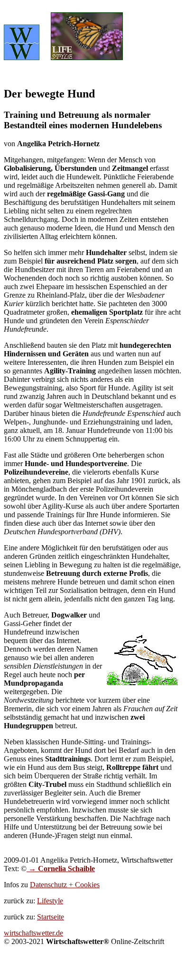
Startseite (50, 917)
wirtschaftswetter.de (33, 933)
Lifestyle (50, 901)
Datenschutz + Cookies (65, 885)
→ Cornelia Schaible (61, 869)
